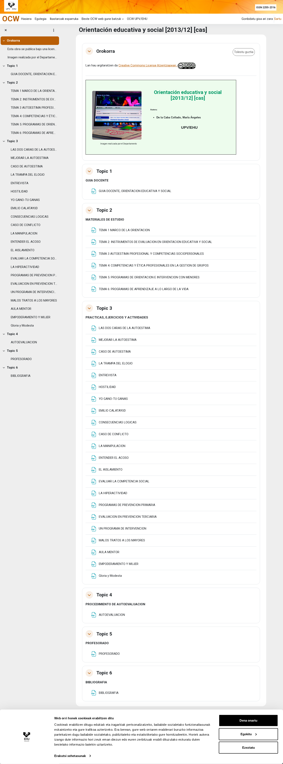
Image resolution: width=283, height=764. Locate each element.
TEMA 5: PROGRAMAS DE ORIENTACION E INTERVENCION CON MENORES (34, 124)
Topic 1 (12, 66)
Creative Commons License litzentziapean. (148, 65)
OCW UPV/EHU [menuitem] (137, 19)
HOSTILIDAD (19, 191)
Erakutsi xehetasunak (70, 756)
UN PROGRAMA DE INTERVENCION (34, 292)
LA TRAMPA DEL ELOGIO (28, 175)
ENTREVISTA (19, 183)
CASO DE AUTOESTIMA (27, 166)
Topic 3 (12, 141)
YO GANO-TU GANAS (25, 200)
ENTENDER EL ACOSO (26, 242)
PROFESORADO (21, 359)
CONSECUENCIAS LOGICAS (29, 217)
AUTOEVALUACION (24, 342)
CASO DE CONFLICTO (25, 225)
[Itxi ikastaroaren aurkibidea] (5, 30)
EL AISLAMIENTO (22, 250)
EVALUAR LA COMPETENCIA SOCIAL (34, 258)
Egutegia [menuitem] (40, 19)
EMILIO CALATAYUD (24, 208)
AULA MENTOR (21, 309)
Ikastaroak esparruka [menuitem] (64, 19)
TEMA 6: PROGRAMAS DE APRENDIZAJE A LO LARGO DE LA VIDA (34, 133)
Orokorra (13, 40)
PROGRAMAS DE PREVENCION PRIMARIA (34, 275)
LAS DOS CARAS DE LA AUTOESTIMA (34, 149)
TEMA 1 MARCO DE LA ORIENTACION (34, 91)
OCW (10, 18)
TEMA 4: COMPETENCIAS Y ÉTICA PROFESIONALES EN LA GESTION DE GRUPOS (34, 116)
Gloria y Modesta (22, 325)
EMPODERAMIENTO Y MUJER (30, 317)
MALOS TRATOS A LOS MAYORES (34, 300)
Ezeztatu (248, 747)
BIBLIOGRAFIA (20, 376)
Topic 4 (12, 334)
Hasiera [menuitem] (26, 19)
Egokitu (246, 734)
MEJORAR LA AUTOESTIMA (29, 158)
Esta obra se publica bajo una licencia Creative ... (32, 49)
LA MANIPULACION (24, 233)
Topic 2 (12, 82)
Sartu (277, 19)
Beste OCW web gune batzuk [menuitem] (101, 19)
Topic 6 (12, 367)
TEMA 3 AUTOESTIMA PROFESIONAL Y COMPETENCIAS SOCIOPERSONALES (34, 107)
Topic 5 (12, 351)
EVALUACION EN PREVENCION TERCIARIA (34, 284)
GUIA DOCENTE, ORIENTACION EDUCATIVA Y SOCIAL (34, 74)
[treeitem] (29, 49)
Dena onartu (248, 720)
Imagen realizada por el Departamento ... (32, 57)
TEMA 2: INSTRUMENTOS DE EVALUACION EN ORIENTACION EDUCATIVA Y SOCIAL (34, 99)
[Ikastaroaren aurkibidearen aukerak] (53, 30)
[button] (89, 51)
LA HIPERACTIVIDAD (25, 267)
